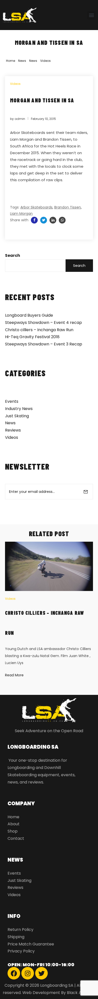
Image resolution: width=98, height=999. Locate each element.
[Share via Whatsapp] (62, 220)
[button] (91, 15)
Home (10, 61)
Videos (45, 61)
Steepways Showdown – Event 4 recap (43, 322)
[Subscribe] (86, 491)
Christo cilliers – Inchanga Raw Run (39, 330)
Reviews (13, 430)
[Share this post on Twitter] (43, 220)
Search (12, 255)
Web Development (41, 992)
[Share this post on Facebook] (34, 220)
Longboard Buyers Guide (29, 315)
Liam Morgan (21, 213)
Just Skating (17, 416)
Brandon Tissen (67, 207)
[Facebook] (14, 973)
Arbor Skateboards (36, 207)
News (22, 61)
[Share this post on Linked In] (53, 220)
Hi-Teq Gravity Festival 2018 (32, 337)
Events (11, 401)
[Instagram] (27, 973)
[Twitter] (41, 973)
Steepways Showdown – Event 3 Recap (43, 344)
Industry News (19, 409)
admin (20, 119)
